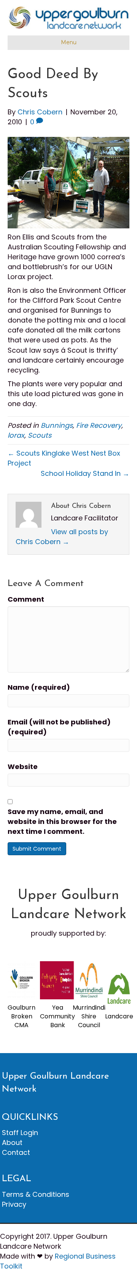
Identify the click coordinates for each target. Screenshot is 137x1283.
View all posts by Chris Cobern (62, 536)
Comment (26, 599)
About (12, 1142)
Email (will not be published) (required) (59, 727)
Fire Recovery (98, 425)
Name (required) (39, 687)
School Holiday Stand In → (85, 473)
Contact (16, 1152)
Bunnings (57, 425)
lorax (16, 435)
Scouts (39, 435)
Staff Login (20, 1132)
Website (23, 766)
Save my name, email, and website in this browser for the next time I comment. (62, 821)
